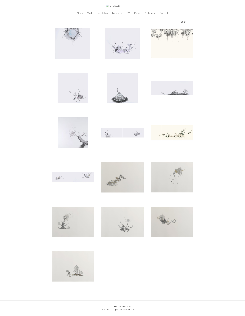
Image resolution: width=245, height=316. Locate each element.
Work (89, 13)
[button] (54, 23)
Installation (102, 13)
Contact (164, 13)
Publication (149, 13)
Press (137, 13)
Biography (117, 13)
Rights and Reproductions (124, 309)
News (80, 13)
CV (128, 13)
